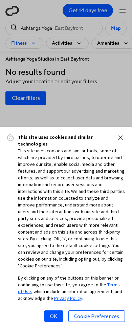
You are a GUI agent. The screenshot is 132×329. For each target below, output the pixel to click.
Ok (53, 316)
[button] (120, 137)
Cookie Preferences (96, 316)
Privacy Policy (68, 298)
